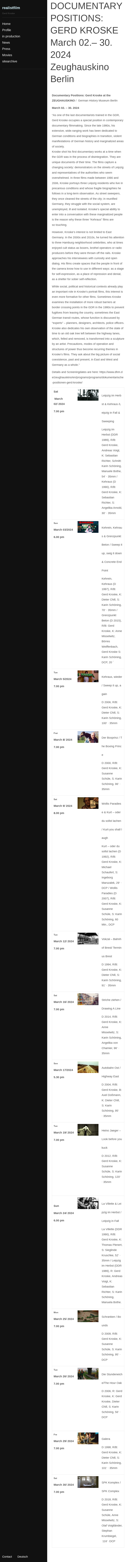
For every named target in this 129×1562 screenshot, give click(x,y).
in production (11, 36)
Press (6, 49)
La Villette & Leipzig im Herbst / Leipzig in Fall (111, 1212)
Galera (106, 1438)
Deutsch (22, 1556)
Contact (7, 1556)
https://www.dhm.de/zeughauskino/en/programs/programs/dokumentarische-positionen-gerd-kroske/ (87, 377)
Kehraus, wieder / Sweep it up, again (112, 685)
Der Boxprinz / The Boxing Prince (112, 746)
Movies (7, 55)
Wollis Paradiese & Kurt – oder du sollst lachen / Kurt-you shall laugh (112, 820)
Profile (6, 30)
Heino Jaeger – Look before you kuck (112, 1139)
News (6, 42)
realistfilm (11, 8)
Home (6, 23)
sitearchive (9, 61)
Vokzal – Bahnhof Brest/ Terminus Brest (111, 948)
